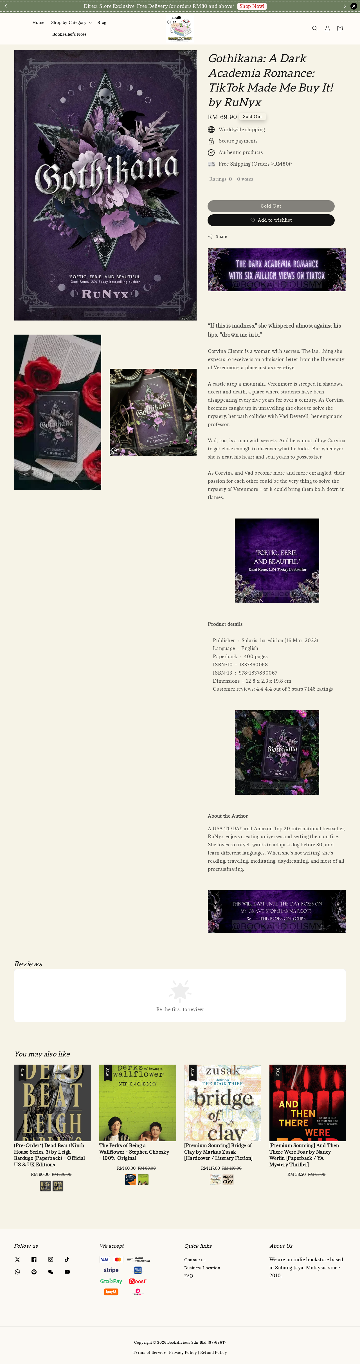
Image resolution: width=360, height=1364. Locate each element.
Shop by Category (69, 22)
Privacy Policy (183, 1352)
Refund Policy (213, 1352)
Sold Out (271, 206)
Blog (101, 22)
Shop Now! (252, 6)
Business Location (202, 1267)
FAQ (189, 1275)
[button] (315, 28)
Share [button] (221, 236)
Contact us (195, 1259)
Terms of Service (149, 1352)
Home (38, 22)
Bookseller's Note (69, 34)
